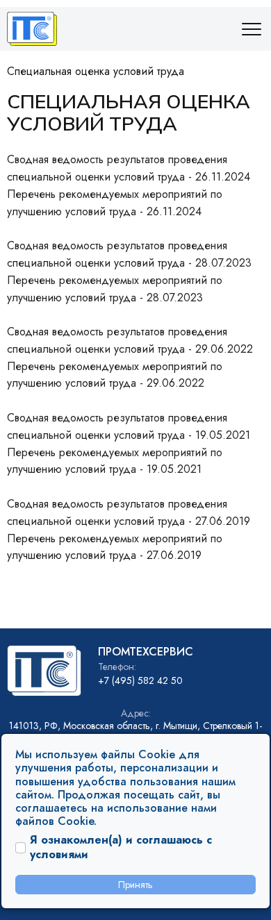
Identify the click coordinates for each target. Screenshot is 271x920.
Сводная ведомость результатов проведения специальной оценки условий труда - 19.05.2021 (128, 426)
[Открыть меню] (250, 29)
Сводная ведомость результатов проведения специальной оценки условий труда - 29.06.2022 (130, 340)
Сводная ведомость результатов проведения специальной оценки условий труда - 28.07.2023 (129, 254)
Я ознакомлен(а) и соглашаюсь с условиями (121, 847)
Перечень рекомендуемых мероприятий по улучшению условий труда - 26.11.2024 (114, 202)
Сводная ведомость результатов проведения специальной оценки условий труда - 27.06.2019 (128, 512)
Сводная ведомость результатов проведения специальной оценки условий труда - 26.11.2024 (128, 168)
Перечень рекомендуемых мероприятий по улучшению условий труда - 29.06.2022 (114, 375)
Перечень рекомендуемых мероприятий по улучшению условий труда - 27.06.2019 (114, 547)
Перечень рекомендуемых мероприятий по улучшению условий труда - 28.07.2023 (114, 289)
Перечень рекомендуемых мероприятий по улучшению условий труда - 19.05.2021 (114, 461)
